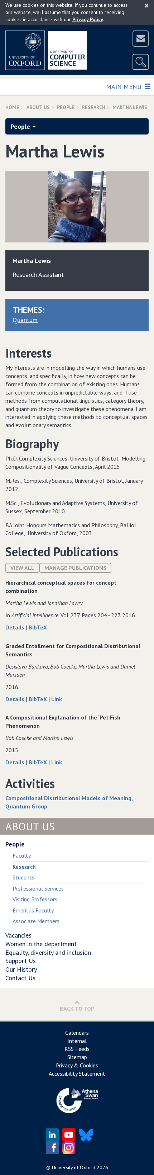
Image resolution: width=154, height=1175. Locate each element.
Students (23, 877)
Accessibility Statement (77, 1073)
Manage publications (75, 567)
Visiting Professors (35, 899)
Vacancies (18, 935)
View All (22, 567)
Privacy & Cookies (77, 1065)
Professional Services (38, 888)
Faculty (22, 855)
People (66, 107)
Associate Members (36, 921)
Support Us (20, 961)
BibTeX (38, 627)
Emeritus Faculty (33, 910)
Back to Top (77, 1008)
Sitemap (77, 1057)
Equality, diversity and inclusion (48, 952)
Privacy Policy (87, 19)
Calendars (77, 1032)
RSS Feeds (77, 1048)
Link (56, 699)
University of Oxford (73, 1167)
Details (15, 627)
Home (12, 107)
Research (93, 107)
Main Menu (124, 86)
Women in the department (41, 944)
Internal (77, 1040)
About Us (38, 107)
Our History (21, 969)
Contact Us (20, 978)
